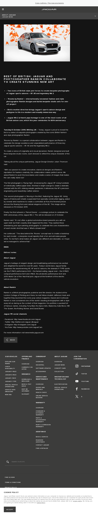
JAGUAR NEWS (59, 365)
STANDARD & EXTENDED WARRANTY (40, 413)
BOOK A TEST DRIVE (26, 385)
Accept (9, 510)
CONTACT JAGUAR (42, 445)
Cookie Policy (41, 502)
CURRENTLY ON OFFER (27, 368)
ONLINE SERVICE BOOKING (42, 396)
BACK (12, 340)
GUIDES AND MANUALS (40, 388)
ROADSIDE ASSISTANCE (40, 441)
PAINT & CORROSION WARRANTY (43, 425)
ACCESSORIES (41, 371)
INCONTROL (40, 365)
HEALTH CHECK (41, 392)
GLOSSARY (25, 394)
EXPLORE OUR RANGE (10, 362)
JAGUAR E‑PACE (10, 375)
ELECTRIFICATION (60, 384)
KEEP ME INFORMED (25, 390)
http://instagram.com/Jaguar (25, 325)
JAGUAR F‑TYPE (10, 381)
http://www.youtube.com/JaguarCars (27, 327)
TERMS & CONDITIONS (13, 482)
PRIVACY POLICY (11, 487)
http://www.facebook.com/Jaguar (27, 319)
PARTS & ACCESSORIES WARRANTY (41, 420)
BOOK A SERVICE (42, 437)
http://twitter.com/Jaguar (21, 322)
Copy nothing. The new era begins (49, 3)
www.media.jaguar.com (34, 333)
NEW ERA (8, 394)
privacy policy (77, 501)
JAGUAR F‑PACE (10, 371)
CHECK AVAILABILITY (10, 367)
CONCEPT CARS (60, 368)
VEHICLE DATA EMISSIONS (10, 390)
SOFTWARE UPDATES (43, 368)
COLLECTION (59, 371)
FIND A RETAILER (42, 448)
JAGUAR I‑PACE (10, 378)
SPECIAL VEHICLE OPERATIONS (11, 385)
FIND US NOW (10, 477)
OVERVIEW (25, 364)
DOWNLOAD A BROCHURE (27, 380)
